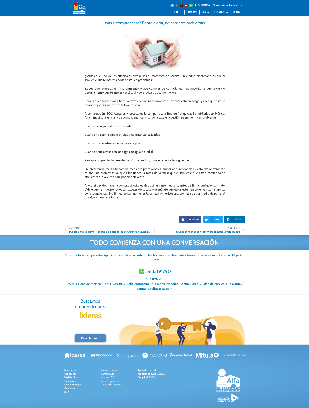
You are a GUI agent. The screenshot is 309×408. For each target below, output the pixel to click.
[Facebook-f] (177, 5)
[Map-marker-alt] (172, 5)
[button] (190, 219)
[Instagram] (181, 5)
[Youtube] (186, 5)
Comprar (192, 12)
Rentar (206, 12)
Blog (236, 12)
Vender (177, 12)
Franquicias (221, 12)
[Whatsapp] (191, 5)
